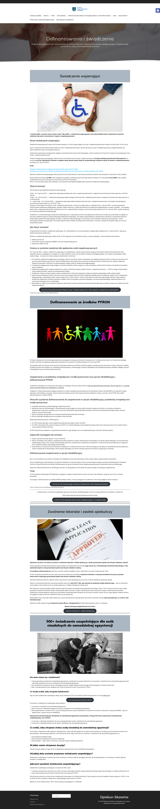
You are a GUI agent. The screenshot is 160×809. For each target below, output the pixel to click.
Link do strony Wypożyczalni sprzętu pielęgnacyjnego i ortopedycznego (80, 500)
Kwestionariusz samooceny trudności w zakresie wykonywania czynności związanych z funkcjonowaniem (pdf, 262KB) (66, 171)
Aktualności (61, 15)
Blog (114, 15)
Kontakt (32, 802)
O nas (53, 15)
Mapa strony (34, 799)
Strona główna (35, 15)
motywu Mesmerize (118, 803)
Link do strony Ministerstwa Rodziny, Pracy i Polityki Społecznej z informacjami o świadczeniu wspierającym (80, 290)
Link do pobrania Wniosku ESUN (80, 700)
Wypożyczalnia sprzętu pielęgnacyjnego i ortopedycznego (89, 15)
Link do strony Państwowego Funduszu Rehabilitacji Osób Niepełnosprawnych (80, 484)
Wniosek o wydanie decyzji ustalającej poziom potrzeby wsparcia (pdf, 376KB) (54, 169)
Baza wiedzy (123, 15)
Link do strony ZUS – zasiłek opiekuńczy (80, 611)
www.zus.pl (106, 695)
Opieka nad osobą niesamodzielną (42, 20)
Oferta (46, 15)
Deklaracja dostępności (65, 20)
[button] (158, 10)
